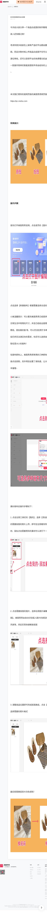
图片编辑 (31, 867)
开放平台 (46, 886)
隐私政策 (39, 873)
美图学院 (46, 879)
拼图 (31, 873)
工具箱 (31, 878)
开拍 (46, 898)
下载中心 (46, 876)
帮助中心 (46, 883)
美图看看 (46, 890)
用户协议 (39, 871)
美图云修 (46, 893)
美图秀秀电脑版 (46, 871)
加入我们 (39, 869)
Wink (46, 896)
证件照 (31, 876)
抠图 (31, 871)
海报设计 (31, 869)
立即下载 (39, 2)
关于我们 (39, 867)
